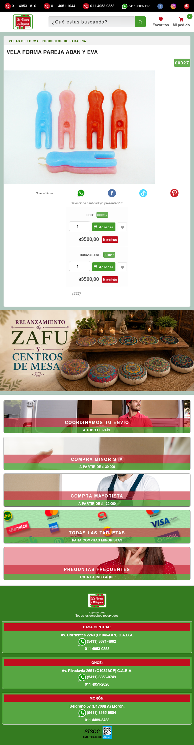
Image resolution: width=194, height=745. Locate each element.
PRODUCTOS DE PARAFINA (64, 41)
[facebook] (160, 6)
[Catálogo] (5, 41)
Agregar (105, 227)
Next (189, 350)
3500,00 (90, 239)
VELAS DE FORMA (24, 41)
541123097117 (139, 6)
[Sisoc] (92, 735)
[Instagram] (173, 6)
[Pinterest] (187, 6)
